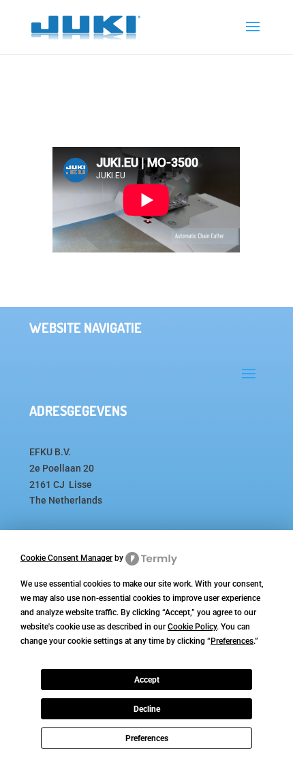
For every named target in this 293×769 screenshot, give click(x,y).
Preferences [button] (232, 641)
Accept (146, 680)
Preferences (146, 738)
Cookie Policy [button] (192, 627)
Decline (147, 709)
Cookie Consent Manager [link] (66, 558)
